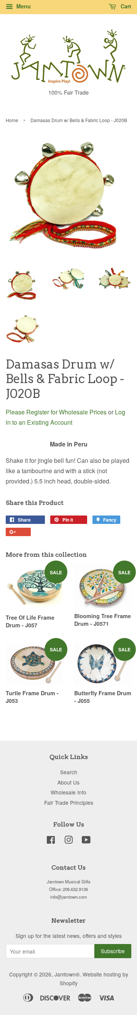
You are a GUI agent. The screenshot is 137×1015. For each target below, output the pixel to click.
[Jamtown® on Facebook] (50, 841)
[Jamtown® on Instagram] (68, 841)
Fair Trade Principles (68, 802)
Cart (125, 6)
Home (12, 120)
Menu (23, 6)
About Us (68, 782)
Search (68, 772)
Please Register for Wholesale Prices (56, 412)
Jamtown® (67, 974)
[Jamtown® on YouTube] (86, 841)
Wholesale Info (68, 792)
